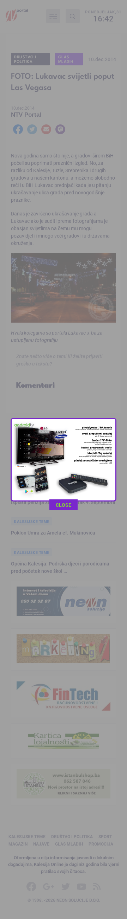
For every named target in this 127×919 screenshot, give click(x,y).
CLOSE (63, 504)
